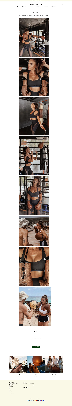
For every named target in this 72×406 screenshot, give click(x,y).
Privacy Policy (11, 386)
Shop (17, 6)
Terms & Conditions (11, 382)
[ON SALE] (36, 364)
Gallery (10, 387)
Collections (46, 6)
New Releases (37, 6)
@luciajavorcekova (38, 15)
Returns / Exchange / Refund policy (13, 383)
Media (10, 388)
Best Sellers (30, 6)
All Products (23, 6)
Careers (10, 389)
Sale (42, 6)
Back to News (36, 346)
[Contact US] (54, 364)
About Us (53, 6)
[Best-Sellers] (18, 364)
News (10, 390)
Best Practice (10, 385)
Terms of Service (11, 384)
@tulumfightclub (46, 15)
